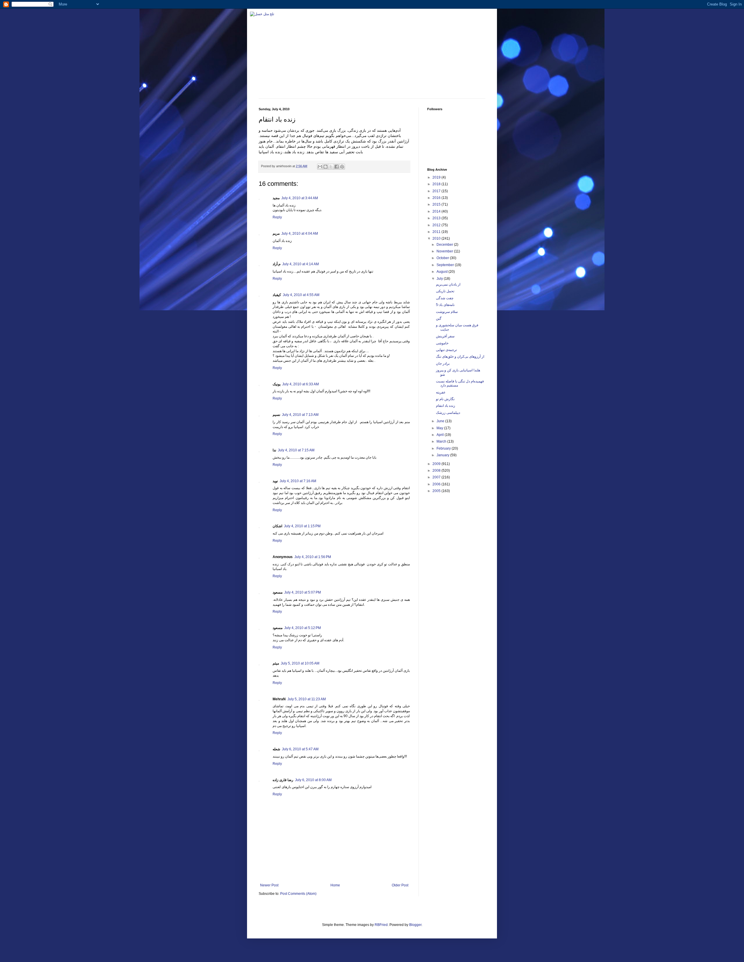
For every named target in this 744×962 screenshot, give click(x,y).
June (441, 421)
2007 (436, 477)
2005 (436, 491)
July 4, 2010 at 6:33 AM (300, 384)
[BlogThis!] (325, 167)
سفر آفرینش (445, 336)
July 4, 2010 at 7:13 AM (300, 415)
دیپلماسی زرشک (448, 413)
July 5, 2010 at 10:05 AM (300, 663)
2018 (436, 184)
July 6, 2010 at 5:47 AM (300, 749)
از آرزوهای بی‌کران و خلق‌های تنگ (460, 356)
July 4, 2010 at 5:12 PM (302, 628)
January (443, 455)
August (442, 272)
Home (335, 885)
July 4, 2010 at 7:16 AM (298, 481)
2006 (436, 484)
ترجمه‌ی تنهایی (446, 350)
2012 (436, 225)
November (445, 251)
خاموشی (442, 343)
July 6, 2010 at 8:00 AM (313, 780)
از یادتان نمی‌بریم (448, 284)
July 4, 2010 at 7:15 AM (296, 450)
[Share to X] (331, 167)
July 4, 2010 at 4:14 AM (300, 264)
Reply (277, 217)
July (440, 279)
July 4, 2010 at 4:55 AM (301, 295)
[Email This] (320, 167)
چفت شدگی (444, 298)
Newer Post (269, 885)
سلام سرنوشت (447, 312)
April (441, 435)
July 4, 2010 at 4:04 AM (299, 233)
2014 (436, 211)
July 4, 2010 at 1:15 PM (302, 526)
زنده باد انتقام (445, 406)
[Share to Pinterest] (342, 167)
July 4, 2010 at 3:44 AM (299, 198)
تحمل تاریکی (445, 291)
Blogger (415, 925)
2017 (436, 191)
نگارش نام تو (445, 399)
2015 (436, 204)
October (443, 258)
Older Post (400, 885)
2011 (436, 232)
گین (438, 318)
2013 (436, 218)
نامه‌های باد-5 (445, 305)
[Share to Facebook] (336, 167)
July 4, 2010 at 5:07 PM (302, 592)
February (444, 448)
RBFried (381, 925)
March (442, 441)
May (440, 428)
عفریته (441, 392)
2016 (436, 198)
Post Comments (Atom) (298, 894)
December (445, 245)
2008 (436, 470)
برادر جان (443, 363)
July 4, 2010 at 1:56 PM (312, 557)
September (446, 265)
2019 (436, 177)
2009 (436, 464)
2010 (436, 238)
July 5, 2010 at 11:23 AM (306, 699)
